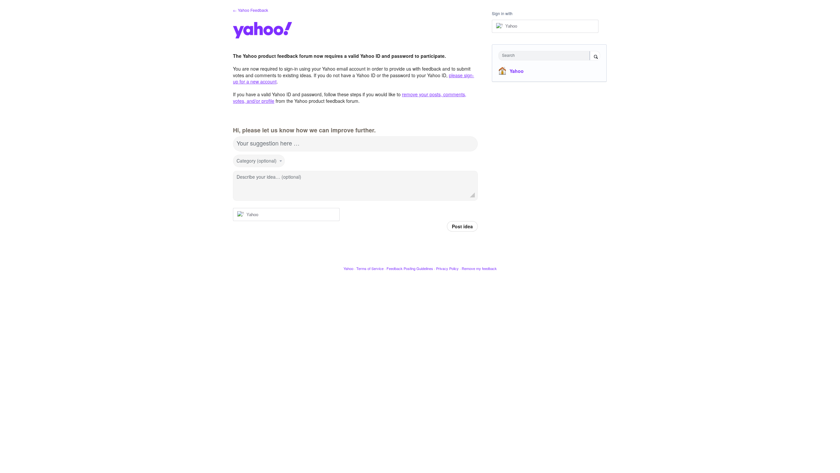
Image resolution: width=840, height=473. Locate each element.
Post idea (462, 226)
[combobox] (546, 55)
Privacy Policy (447, 268)
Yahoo (517, 71)
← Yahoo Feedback (250, 10)
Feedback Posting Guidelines (410, 268)
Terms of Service (370, 268)
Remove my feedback (479, 268)
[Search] (595, 56)
